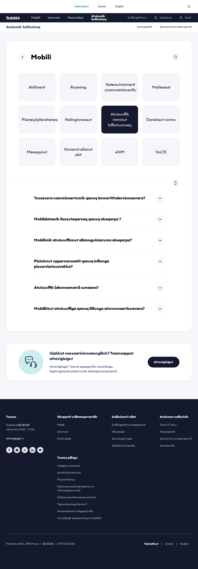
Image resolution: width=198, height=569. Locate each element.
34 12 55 (48, 543)
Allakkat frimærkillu (123, 445)
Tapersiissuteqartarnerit (72, 504)
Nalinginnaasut (78, 119)
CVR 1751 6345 (66, 543)
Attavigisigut (163, 362)
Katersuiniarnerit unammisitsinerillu (120, 87)
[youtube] (40, 450)
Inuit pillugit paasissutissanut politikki (79, 518)
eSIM (119, 152)
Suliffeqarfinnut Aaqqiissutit (128, 425)
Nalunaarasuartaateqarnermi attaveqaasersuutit (75, 488)
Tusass (11, 417)
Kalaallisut (82, 6)
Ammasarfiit (144, 27)
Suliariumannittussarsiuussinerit (76, 497)
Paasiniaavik (167, 431)
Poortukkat (76, 17)
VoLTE (161, 152)
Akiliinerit (37, 87)
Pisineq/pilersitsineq (38, 119)
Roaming (78, 87)
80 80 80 (24, 425)
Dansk (102, 6)
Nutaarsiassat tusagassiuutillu (75, 511)
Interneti (54, 17)
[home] (16, 18)
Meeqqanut (37, 152)
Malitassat (161, 87)
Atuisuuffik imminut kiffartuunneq (119, 119)
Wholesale (118, 431)
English (119, 6)
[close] (189, 6)
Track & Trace (168, 425)
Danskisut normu (161, 119)
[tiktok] (25, 450)
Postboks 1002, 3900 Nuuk (22, 543)
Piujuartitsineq (66, 479)
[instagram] (17, 450)
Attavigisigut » (15, 438)
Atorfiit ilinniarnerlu (69, 472)
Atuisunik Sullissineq (99, 17)
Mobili (35, 17)
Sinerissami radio (122, 438)
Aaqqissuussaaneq (68, 465)
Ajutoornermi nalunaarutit (176, 27)
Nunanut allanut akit (78, 152)
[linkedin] (32, 450)
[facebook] (9, 450)
